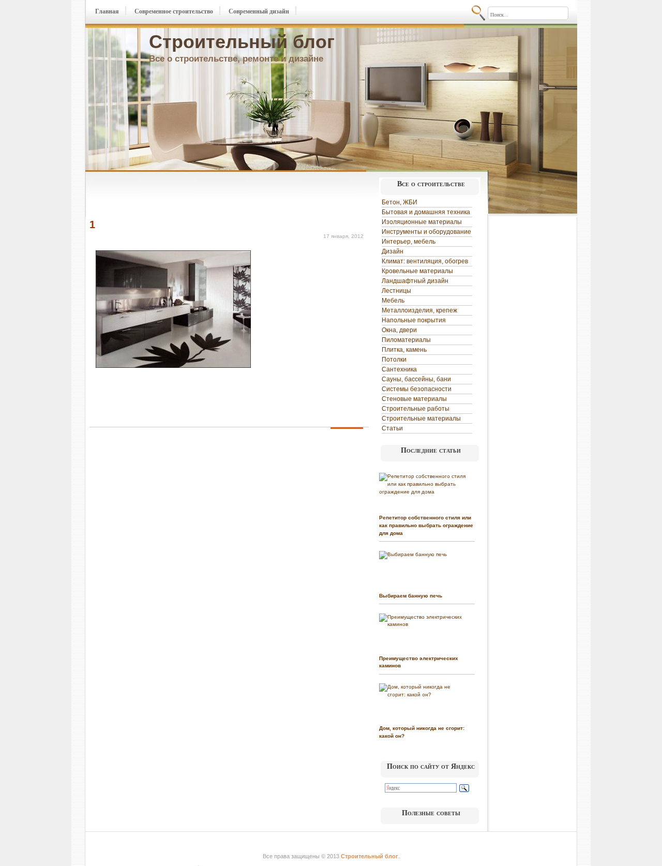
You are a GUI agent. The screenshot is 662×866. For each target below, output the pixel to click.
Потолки (394, 359)
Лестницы (396, 290)
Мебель (393, 300)
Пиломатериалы (406, 340)
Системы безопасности (417, 389)
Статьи (392, 428)
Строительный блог (242, 41)
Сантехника (399, 369)
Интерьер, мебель (408, 241)
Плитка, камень (404, 349)
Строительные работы (415, 408)
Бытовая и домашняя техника (426, 212)
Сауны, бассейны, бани (416, 379)
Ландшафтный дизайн (415, 281)
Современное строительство (173, 11)
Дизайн (392, 251)
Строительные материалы (421, 418)
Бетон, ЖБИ (399, 202)
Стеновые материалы (414, 398)
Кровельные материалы (417, 271)
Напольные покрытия (414, 320)
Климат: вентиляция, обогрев (425, 261)
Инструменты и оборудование (426, 231)
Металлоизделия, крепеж (419, 310)
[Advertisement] (210, 195)
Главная (107, 11)
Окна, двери (399, 330)
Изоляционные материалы (422, 222)
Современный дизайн (259, 11)
